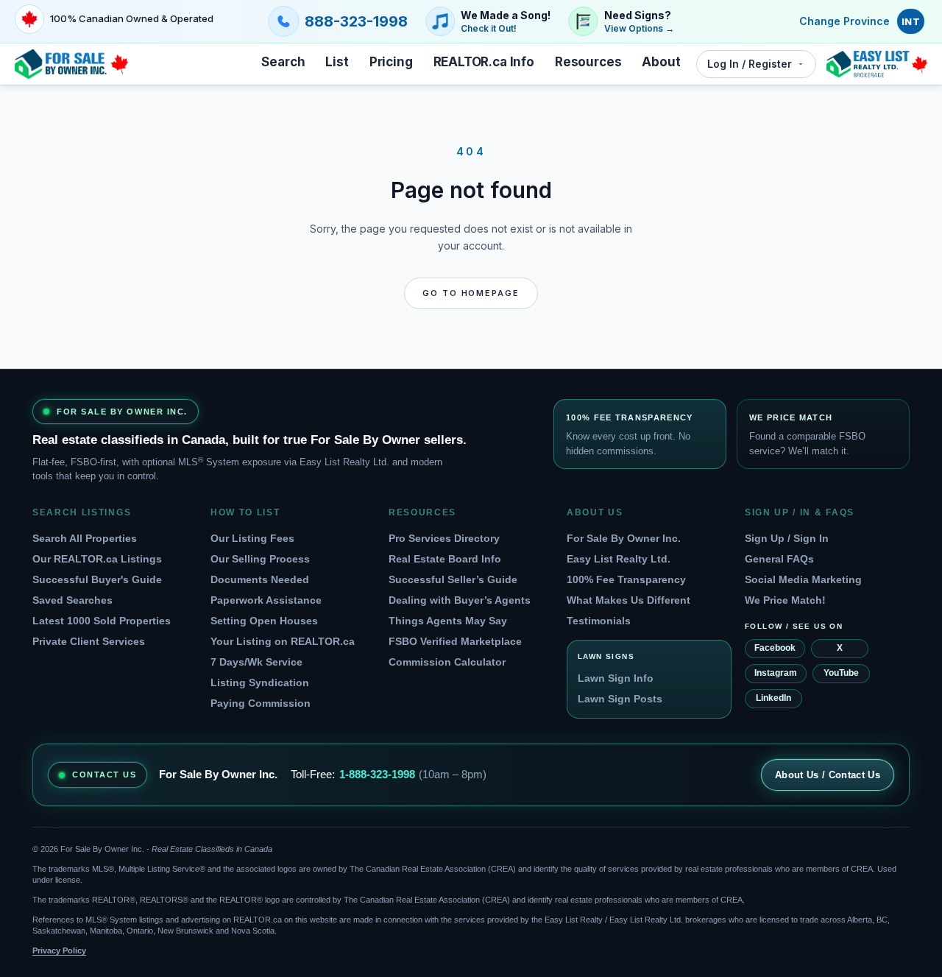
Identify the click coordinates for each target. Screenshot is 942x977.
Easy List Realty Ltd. (618, 559)
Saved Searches (72, 600)
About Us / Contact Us (827, 774)
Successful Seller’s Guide (453, 579)
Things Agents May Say (448, 621)
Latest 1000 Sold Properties (101, 621)
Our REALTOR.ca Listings (97, 559)
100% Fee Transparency (626, 579)
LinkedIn (773, 698)
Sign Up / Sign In (787, 538)
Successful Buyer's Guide (97, 579)
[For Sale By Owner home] (71, 64)
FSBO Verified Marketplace (455, 641)
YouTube (841, 673)
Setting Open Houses (264, 621)
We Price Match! (785, 600)
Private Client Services (88, 641)
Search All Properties (84, 538)
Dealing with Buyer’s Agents (460, 600)
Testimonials (599, 621)
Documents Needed (259, 579)
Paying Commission (260, 703)
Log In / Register (749, 63)
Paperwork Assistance (266, 600)
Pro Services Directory (444, 538)
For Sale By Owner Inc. (624, 538)
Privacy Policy (59, 950)
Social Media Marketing (803, 579)
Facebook (775, 648)
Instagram (775, 673)
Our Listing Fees (252, 538)
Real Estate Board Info (445, 559)
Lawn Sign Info (616, 678)
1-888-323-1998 (377, 774)
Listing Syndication (259, 682)
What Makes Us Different (628, 600)
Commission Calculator (447, 662)
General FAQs (779, 559)
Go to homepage (471, 293)
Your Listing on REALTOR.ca (282, 641)
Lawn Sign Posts (620, 699)
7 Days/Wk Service (256, 662)
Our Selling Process (260, 559)
